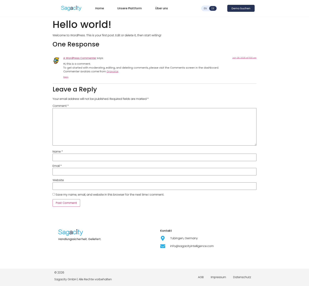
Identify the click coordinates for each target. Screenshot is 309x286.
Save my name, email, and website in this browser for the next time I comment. (110, 194)
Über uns (161, 8)
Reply (65, 77)
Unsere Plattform (129, 8)
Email (57, 166)
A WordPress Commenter (79, 58)
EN (205, 8)
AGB (201, 277)
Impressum (218, 277)
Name (58, 151)
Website (58, 180)
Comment (61, 106)
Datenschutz (242, 277)
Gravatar (112, 71)
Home (99, 8)
